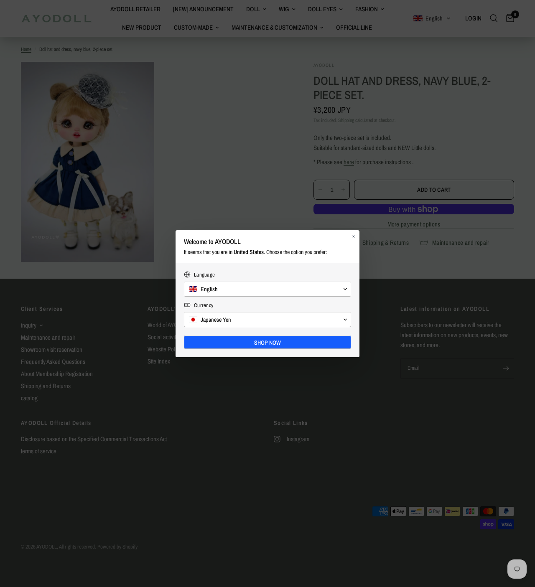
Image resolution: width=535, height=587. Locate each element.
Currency (203, 305)
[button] (267, 289)
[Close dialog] (353, 236)
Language (204, 274)
